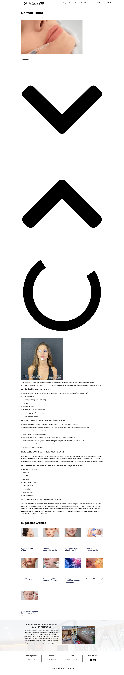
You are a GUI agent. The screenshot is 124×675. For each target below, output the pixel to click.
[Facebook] (91, 660)
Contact (92, 3)
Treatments (73, 3)
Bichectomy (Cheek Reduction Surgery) (50, 580)
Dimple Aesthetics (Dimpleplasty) (71, 549)
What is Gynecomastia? (92, 549)
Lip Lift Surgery (26, 579)
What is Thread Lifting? (27, 549)
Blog (64, 3)
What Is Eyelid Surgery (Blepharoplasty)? (29, 612)
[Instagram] (94, 660)
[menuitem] (101, 3)
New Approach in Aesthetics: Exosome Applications (72, 581)
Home (59, 3)
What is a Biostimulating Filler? (50, 549)
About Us (84, 3)
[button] (62, 110)
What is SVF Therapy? (94, 579)
